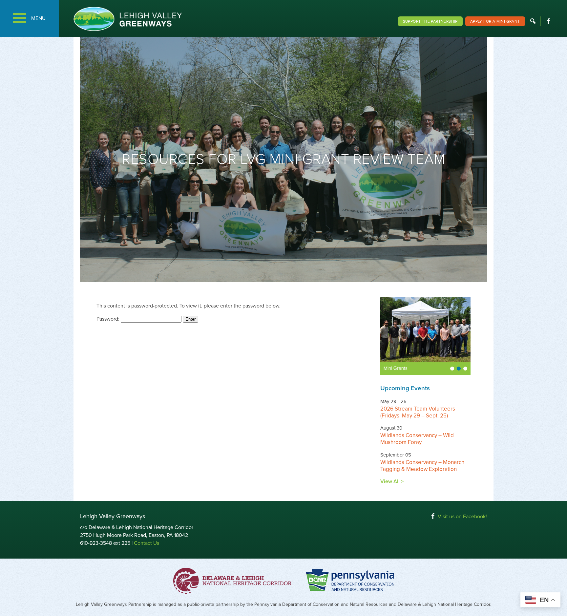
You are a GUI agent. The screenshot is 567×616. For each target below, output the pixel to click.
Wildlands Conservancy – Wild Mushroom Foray (417, 439)
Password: (108, 319)
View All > (392, 481)
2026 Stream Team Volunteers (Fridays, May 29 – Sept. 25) (417, 412)
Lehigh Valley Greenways (127, 19)
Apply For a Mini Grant (495, 21)
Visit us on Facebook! (462, 516)
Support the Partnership (430, 21)
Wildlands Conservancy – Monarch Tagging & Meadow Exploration (422, 466)
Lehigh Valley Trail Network (413, 368)
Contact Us (146, 543)
